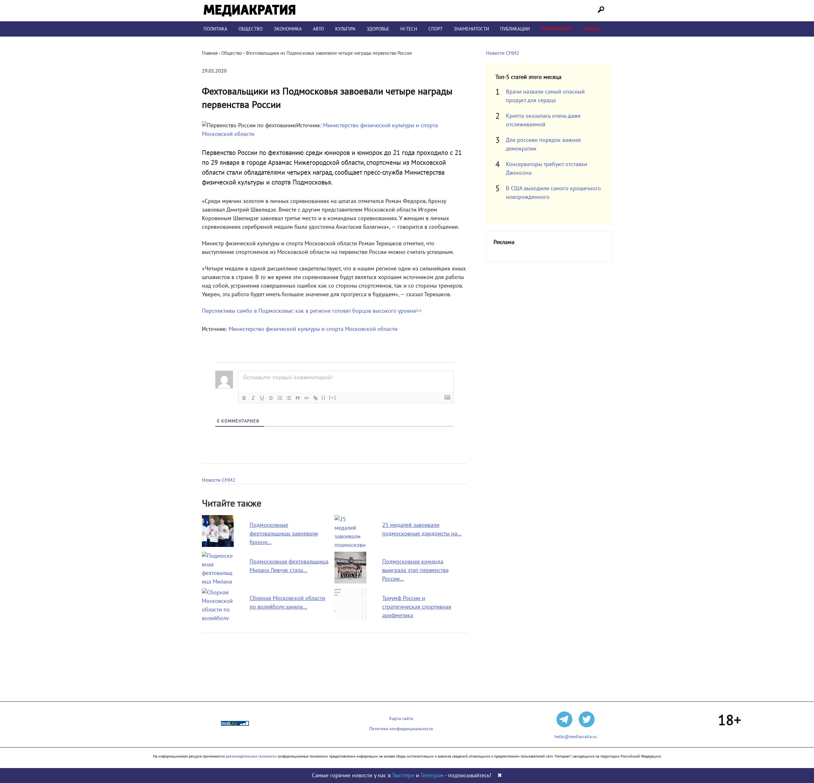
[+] (332, 397)
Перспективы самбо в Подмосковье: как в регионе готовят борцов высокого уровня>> (312, 311)
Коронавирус (557, 29)
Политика (215, 29)
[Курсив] (253, 398)
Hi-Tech (408, 29)
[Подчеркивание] (262, 398)
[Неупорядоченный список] (288, 398)
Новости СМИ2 (218, 480)
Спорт (435, 29)
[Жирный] (244, 398)
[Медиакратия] (249, 11)
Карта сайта (401, 718)
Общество (250, 29)
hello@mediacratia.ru (576, 736)
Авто (318, 29)
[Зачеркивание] (270, 398)
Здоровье (378, 29)
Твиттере (403, 775)
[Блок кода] (306, 398)
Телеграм (432, 775)
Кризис (592, 29)
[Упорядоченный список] (279, 398)
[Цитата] (297, 398)
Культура (345, 29)
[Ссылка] (315, 398)
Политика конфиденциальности (401, 728)
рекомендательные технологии (251, 756)
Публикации (515, 29)
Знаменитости (471, 29)
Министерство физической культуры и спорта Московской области (313, 329)
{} (323, 397)
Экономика (288, 29)
